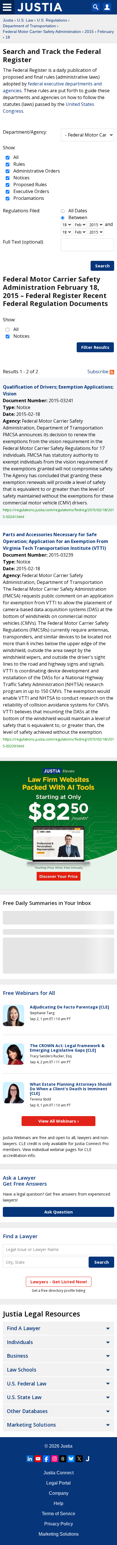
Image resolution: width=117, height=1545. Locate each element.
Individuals (20, 1342)
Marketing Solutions (31, 1424)
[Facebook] (46, 1458)
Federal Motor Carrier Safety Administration (42, 31)
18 (7, 37)
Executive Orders (30, 191)
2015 (89, 31)
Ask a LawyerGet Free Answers (25, 1180)
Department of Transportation (29, 26)
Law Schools (21, 1369)
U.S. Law (25, 20)
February (105, 31)
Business (17, 1355)
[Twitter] (79, 1458)
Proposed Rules (29, 184)
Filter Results (95, 347)
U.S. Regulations (52, 20)
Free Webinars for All (29, 993)
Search (102, 266)
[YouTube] (38, 1458)
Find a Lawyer (20, 1236)
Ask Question (58, 1212)
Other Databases (27, 1411)
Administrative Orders (36, 171)
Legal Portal (58, 1483)
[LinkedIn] (29, 1458)
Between (77, 217)
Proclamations (28, 198)
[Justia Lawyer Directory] (87, 1458)
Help (58, 1503)
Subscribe (98, 371)
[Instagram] (54, 1458)
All (15, 157)
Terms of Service (58, 1513)
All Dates (77, 210)
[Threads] (62, 1458)
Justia (8, 20)
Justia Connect (58, 1472)
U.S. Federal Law (26, 1383)
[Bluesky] (71, 1458)
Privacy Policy (58, 1523)
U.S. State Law (24, 1397)
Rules (18, 164)
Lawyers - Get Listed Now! (58, 1281)
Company (58, 1493)
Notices (21, 178)
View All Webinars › (58, 1121)
